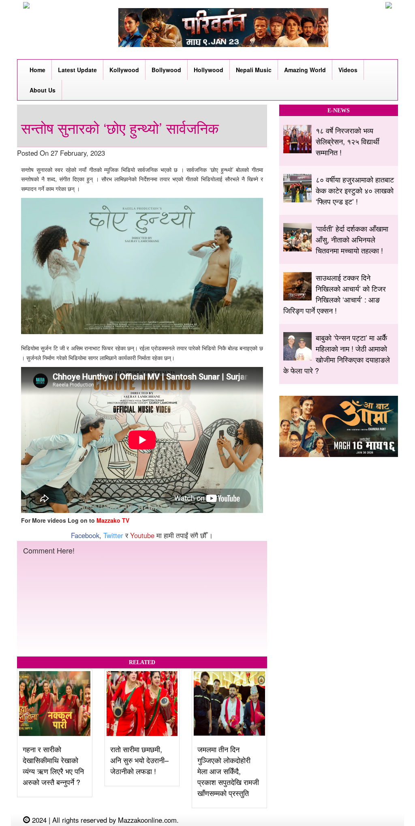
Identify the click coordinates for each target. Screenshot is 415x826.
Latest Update (77, 70)
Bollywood (166, 70)
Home (37, 70)
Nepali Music (254, 70)
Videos (347, 70)
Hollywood (208, 70)
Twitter (113, 535)
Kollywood (124, 70)
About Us (43, 90)
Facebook (85, 535)
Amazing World (305, 70)
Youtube (142, 535)
